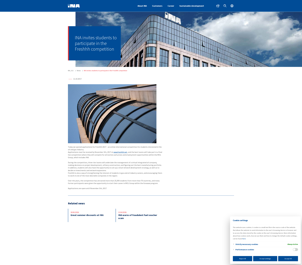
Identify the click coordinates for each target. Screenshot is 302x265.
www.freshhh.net (120, 152)
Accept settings (265, 259)
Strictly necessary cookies (246, 244)
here (244, 239)
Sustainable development (191, 5)
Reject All (242, 259)
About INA (142, 5)
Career (171, 5)
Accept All (288, 259)
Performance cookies (244, 249)
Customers (157, 5)
